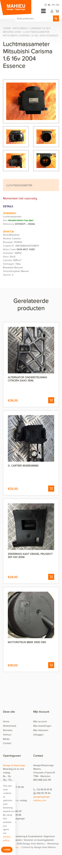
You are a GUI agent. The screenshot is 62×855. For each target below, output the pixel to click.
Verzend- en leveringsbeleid (39, 840)
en (57, 4)
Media (6, 739)
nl (49, 4)
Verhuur (7, 734)
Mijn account (40, 721)
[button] (51, 400)
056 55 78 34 (43, 793)
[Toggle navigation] (44, 11)
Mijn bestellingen (42, 725)
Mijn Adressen (40, 730)
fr (53, 4)
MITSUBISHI (20, 28)
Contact (7, 743)
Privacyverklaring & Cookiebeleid (24, 836)
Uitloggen (38, 734)
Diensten (7, 730)
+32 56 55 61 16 (44, 789)
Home (7, 28)
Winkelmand (9, 725)
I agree (6, 849)
